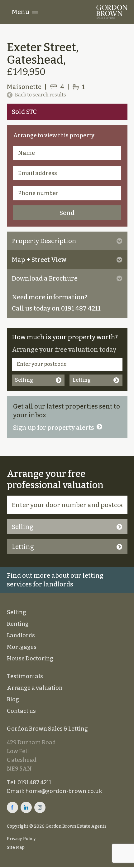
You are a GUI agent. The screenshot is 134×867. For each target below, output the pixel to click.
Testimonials (25, 676)
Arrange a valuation (35, 687)
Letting (82, 380)
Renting (18, 623)
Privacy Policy (21, 838)
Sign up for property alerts (53, 427)
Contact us (21, 711)
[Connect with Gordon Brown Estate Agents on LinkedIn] (26, 807)
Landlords (21, 635)
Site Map (16, 847)
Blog (13, 699)
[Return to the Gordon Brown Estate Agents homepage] (111, 12)
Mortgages (21, 647)
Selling (24, 380)
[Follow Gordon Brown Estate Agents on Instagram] (39, 807)
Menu (20, 12)
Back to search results (40, 95)
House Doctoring (30, 658)
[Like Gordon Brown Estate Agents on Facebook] (12, 807)
